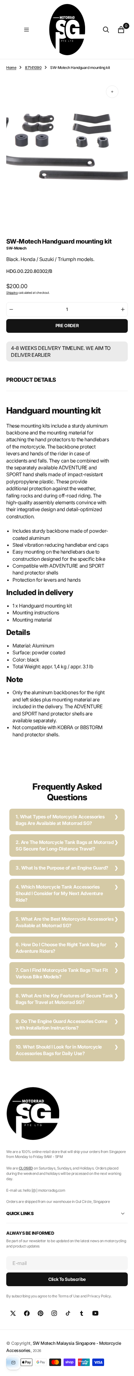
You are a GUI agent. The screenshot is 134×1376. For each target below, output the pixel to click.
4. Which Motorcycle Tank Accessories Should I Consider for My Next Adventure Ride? (59, 893)
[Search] (106, 29)
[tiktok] (68, 1313)
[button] (26, 30)
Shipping (11, 292)
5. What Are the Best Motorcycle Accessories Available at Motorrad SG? (64, 922)
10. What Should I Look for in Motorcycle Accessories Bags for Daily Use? (59, 1050)
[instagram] (54, 1313)
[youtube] (95, 1313)
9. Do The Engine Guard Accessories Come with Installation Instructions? (61, 1024)
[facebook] (27, 1313)
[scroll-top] (123, 1365)
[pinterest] (40, 1313)
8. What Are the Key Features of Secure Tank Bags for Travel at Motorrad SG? (64, 999)
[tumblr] (82, 1313)
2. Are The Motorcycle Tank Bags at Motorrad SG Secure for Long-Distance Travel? (64, 845)
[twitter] (13, 1313)
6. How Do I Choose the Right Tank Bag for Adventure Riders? (61, 948)
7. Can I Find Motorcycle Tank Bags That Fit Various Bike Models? (62, 973)
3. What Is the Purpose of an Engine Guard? (62, 868)
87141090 (33, 67)
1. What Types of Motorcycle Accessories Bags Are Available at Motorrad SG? (60, 820)
